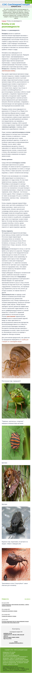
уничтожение (11, 316)
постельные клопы (8, 70)
